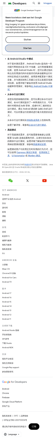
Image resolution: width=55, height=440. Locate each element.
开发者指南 (6, 334)
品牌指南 (24, 416)
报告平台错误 (7, 359)
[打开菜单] (4, 3)
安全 (4, 203)
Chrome (5, 393)
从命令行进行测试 (37, 125)
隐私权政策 (6, 249)
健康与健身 (6, 240)
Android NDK (7, 347)
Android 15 (6, 302)
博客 (4, 216)
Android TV (7, 282)
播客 (4, 220)
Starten (27, 48)
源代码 (5, 207)
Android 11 (6, 319)
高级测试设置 (39, 144)
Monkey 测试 (34, 155)
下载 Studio (7, 343)
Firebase (5, 397)
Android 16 (6, 297)
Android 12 (6, 314)
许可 (16, 416)
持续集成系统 (33, 120)
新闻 (4, 212)
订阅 (34, 426)
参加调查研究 (7, 371)
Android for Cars (9, 277)
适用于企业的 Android (11, 199)
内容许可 (28, 164)
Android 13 (6, 310)
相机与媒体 (6, 245)
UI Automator (18, 155)
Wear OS (6, 269)
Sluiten (27, 39)
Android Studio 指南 (10, 330)
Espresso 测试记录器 (27, 152)
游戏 (4, 232)
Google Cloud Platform (12, 402)
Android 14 (6, 306)
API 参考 (5, 339)
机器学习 (6, 236)
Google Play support (10, 367)
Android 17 (6, 293)
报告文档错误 (7, 363)
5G (3, 253)
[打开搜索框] (34, 3)
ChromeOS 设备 (9, 273)
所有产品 (6, 406)
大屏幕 (5, 264)
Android (5, 195)
